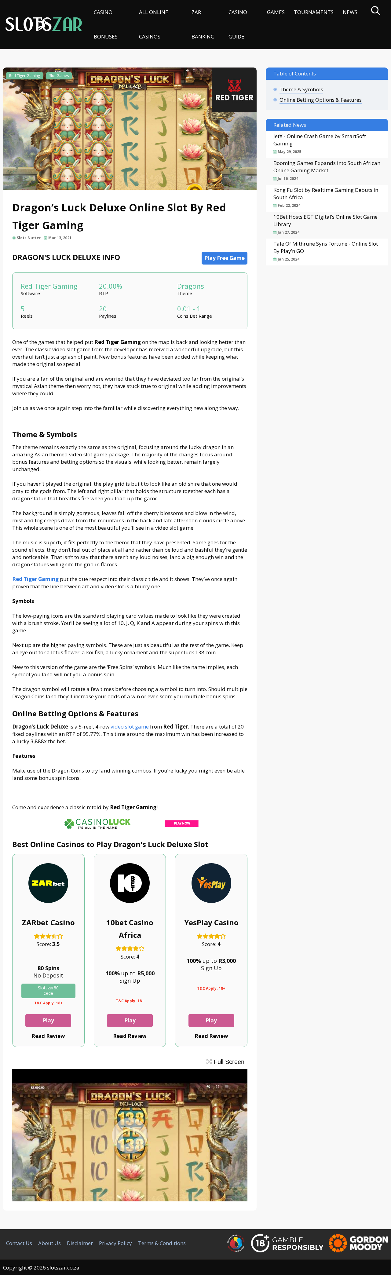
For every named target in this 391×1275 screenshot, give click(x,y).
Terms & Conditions (162, 1243)
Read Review (48, 1035)
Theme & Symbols (301, 89)
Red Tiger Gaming (24, 75)
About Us (49, 1243)
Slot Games (59, 75)
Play (48, 1020)
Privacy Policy (115, 1243)
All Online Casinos (153, 24)
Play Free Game (224, 257)
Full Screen (228, 1061)
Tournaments (314, 12)
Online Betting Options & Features (321, 99)
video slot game (130, 726)
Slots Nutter (29, 237)
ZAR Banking (203, 24)
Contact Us (19, 1243)
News (350, 12)
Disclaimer (80, 1243)
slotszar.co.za (63, 1267)
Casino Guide (237, 24)
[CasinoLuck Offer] (129, 830)
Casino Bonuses (106, 24)
